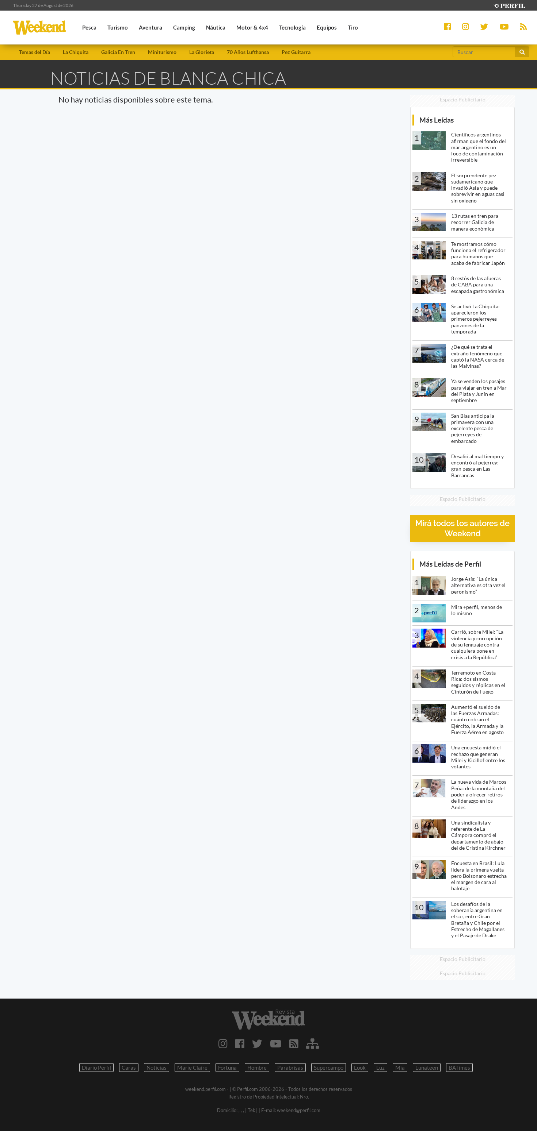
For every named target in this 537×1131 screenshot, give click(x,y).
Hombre (257, 1067)
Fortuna (227, 1067)
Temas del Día (34, 52)
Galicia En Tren (118, 52)
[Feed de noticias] (293, 1043)
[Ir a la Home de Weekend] (269, 1019)
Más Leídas (436, 120)
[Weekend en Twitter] (257, 1043)
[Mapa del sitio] (312, 1043)
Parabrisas (290, 1067)
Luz (380, 1067)
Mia (400, 1067)
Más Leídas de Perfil (450, 564)
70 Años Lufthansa (248, 52)
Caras (129, 1067)
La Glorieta (201, 52)
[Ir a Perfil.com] (509, 5)
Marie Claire (192, 1067)
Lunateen (426, 1067)
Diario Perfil (96, 1067)
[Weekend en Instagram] (223, 1043)
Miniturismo (162, 52)
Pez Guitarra (296, 52)
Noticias (156, 1067)
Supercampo (328, 1067)
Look (360, 1067)
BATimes (459, 1067)
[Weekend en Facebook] (239, 1043)
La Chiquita (75, 52)
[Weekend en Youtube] (276, 1043)
